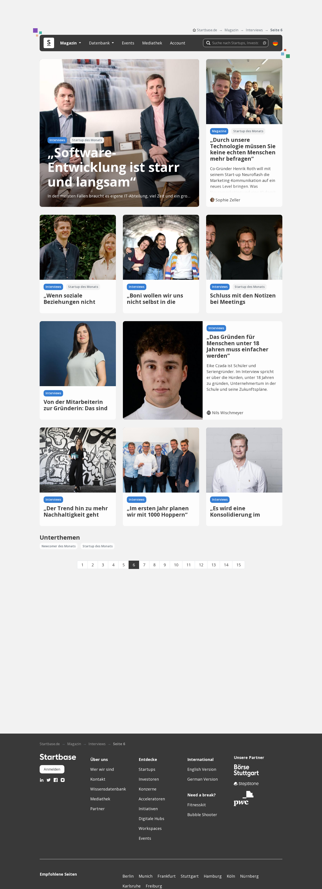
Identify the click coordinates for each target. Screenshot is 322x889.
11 (188, 564)
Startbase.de (207, 30)
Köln (231, 876)
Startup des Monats (98, 546)
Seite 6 (276, 30)
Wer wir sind (102, 769)
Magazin (231, 30)
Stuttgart (190, 876)
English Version (201, 769)
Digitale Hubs (151, 818)
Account (177, 43)
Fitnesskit (196, 804)
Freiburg (154, 886)
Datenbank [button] (100, 43)
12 (201, 564)
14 (226, 564)
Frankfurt (166, 876)
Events (128, 43)
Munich (145, 876)
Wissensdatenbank (108, 789)
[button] (275, 43)
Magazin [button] (69, 43)
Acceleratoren (152, 798)
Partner (97, 808)
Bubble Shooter (202, 814)
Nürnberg (249, 876)
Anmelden (52, 769)
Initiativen (148, 808)
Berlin (128, 876)
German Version (202, 779)
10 (176, 564)
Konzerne (147, 789)
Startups (147, 769)
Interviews (254, 30)
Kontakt (97, 779)
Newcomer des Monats (59, 546)
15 (238, 564)
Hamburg (213, 876)
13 (213, 564)
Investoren (149, 779)
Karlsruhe (131, 886)
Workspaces (150, 828)
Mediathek (152, 43)
